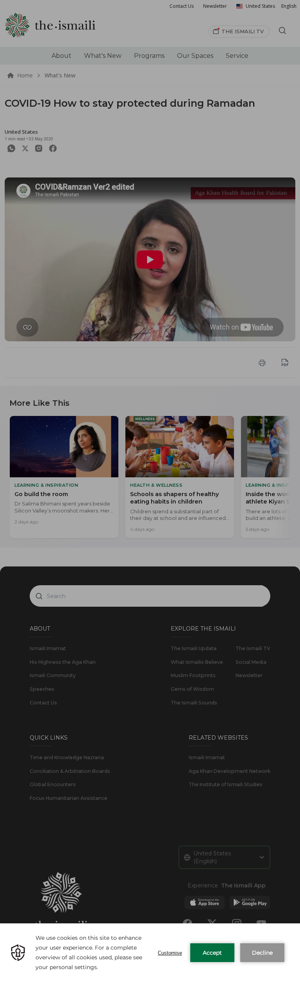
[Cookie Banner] (150, 952)
